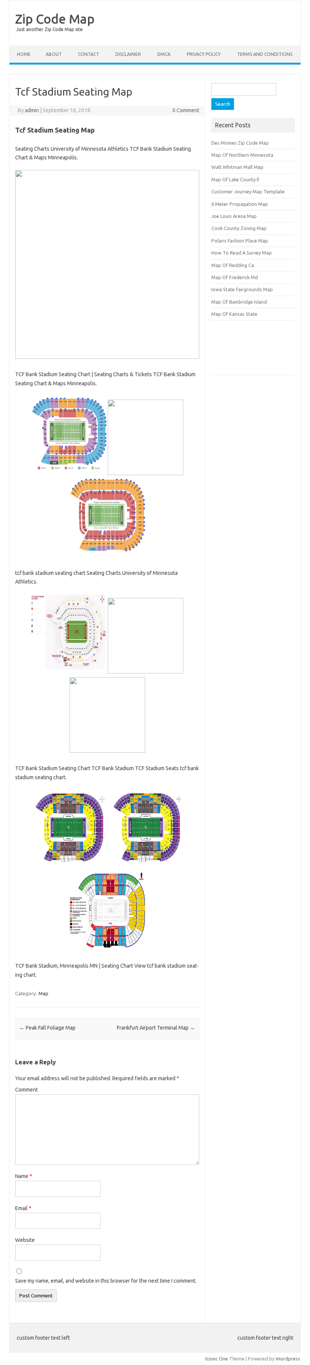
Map (43, 993)
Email (23, 1208)
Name (23, 1176)
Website (25, 1240)
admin (32, 110)
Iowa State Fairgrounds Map (242, 289)
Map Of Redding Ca (232, 265)
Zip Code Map (55, 18)
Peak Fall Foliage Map (47, 1028)
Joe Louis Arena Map (234, 216)
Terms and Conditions (264, 54)
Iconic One (216, 1358)
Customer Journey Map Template (248, 191)
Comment (26, 1090)
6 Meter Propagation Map (239, 204)
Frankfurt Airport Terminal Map (156, 1028)
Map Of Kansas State (234, 314)
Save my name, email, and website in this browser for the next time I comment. (106, 1281)
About (54, 54)
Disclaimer (128, 54)
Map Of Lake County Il (235, 179)
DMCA (163, 54)
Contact (88, 54)
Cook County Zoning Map (239, 228)
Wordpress (288, 1358)
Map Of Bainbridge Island (239, 301)
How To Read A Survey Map (241, 252)
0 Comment (185, 110)
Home (24, 54)
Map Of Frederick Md (234, 277)
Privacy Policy (204, 54)
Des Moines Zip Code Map (240, 142)
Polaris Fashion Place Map (239, 240)
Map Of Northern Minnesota (242, 155)
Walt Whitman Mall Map (237, 167)
